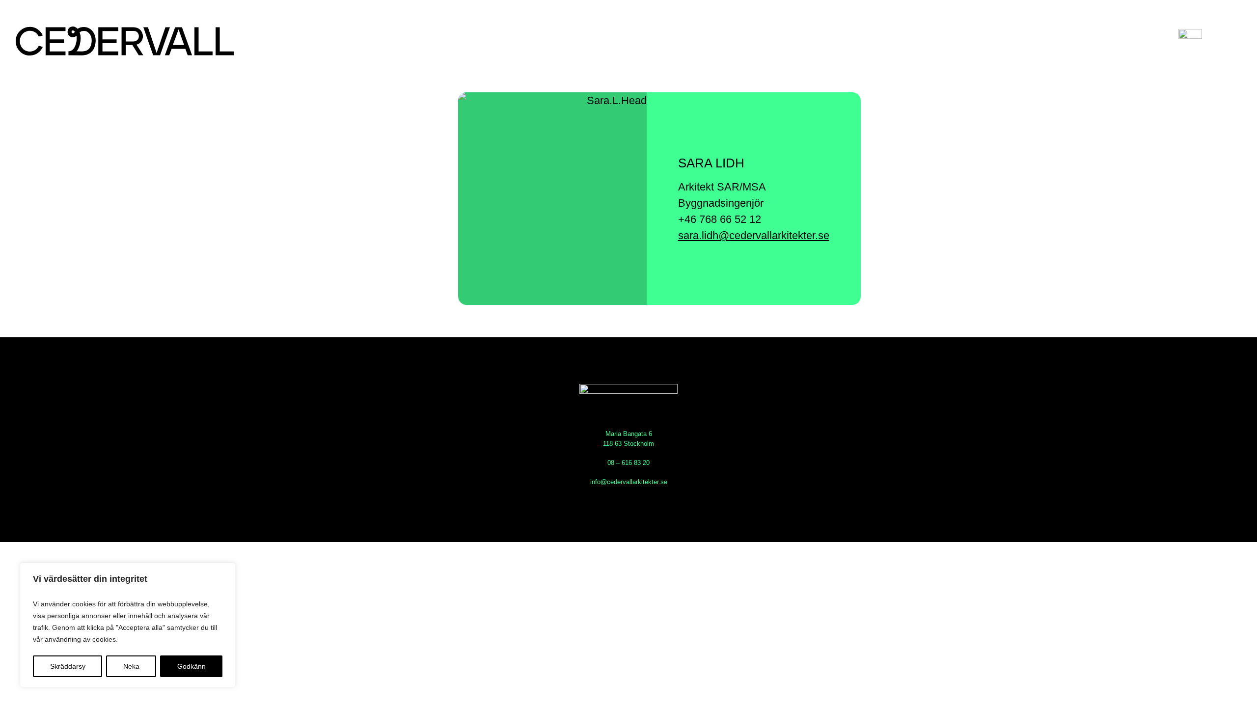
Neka (131, 666)
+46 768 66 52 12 (719, 219)
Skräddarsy (67, 666)
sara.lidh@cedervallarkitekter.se (753, 235)
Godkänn (191, 666)
